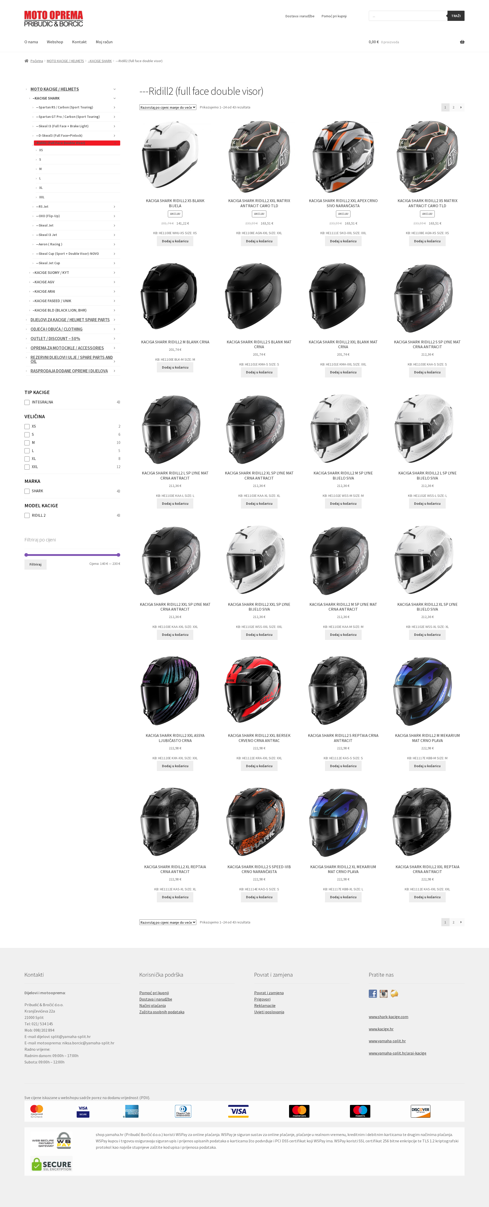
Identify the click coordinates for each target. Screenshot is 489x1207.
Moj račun (104, 41)
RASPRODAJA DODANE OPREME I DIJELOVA (69, 371)
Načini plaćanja (152, 1005)
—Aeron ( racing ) (49, 244)
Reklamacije (265, 1005)
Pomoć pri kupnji (334, 16)
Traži (456, 15)
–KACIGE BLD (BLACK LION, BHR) (60, 310)
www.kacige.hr (381, 1028)
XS (41, 150)
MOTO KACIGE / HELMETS (65, 61)
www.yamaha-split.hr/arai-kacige (397, 1053)
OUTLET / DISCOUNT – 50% (55, 338)
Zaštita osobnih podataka (161, 1011)
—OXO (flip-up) (48, 216)
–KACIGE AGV (43, 281)
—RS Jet (42, 206)
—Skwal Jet (44, 225)
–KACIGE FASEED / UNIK (52, 300)
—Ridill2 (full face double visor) (59, 143)
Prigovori (262, 999)
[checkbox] (72, 402)
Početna (37, 61)
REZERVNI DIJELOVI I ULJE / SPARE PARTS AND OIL (72, 359)
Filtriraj (36, 564)
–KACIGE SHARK (46, 98)
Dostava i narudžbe (300, 16)
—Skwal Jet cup (48, 263)
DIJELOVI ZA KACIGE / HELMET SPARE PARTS (70, 319)
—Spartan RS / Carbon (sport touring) (64, 107)
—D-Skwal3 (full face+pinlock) (59, 135)
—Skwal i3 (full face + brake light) (62, 126)
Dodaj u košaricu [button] (175, 241)
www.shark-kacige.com (388, 1016)
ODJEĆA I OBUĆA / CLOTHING (57, 329)
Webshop (55, 41)
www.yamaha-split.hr (387, 1040)
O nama (31, 41)
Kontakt (79, 41)
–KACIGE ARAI (44, 291)
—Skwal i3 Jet (46, 235)
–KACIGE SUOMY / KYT (51, 272)
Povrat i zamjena (269, 992)
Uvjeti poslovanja (269, 1011)
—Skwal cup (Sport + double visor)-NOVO (67, 253)
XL (41, 188)
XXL (41, 197)
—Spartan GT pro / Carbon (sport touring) (68, 117)
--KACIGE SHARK (100, 61)
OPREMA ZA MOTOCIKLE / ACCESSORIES (67, 348)
